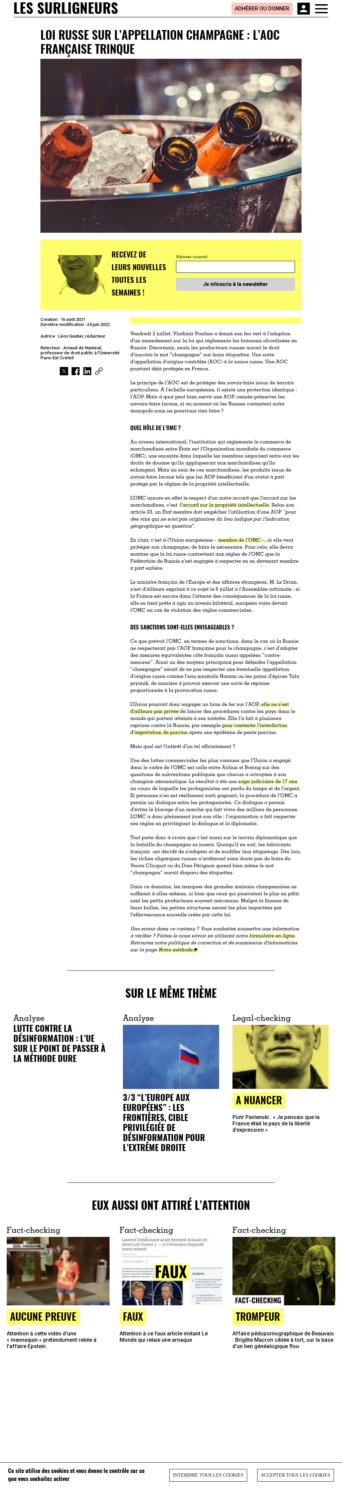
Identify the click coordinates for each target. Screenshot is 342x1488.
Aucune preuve (43, 1316)
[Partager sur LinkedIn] (87, 371)
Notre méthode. (176, 950)
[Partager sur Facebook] (75, 371)
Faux (133, 1316)
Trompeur (258, 1316)
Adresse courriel (192, 257)
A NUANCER (259, 1099)
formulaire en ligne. (272, 936)
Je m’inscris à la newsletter (235, 284)
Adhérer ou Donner (262, 8)
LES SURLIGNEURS (65, 8)
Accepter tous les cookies (295, 1475)
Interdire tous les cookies (208, 1475)
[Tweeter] (64, 371)
